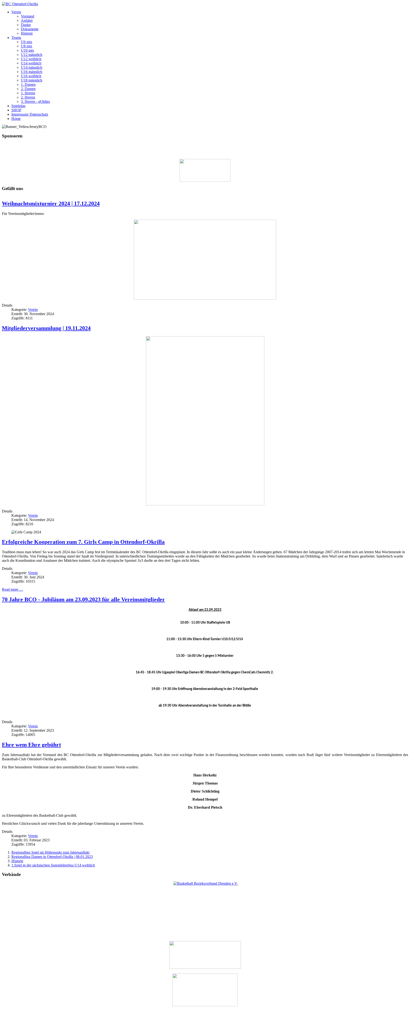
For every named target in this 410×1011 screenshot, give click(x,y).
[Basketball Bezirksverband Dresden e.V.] (205, 883)
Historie (27, 33)
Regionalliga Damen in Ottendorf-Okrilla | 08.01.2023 (52, 857)
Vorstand (27, 16)
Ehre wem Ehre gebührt (31, 745)
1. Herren (28, 93)
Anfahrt (27, 20)
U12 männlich (31, 55)
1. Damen (28, 84)
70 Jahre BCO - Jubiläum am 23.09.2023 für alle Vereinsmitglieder (83, 599)
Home (16, 119)
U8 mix (26, 46)
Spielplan (18, 106)
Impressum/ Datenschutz (29, 114)
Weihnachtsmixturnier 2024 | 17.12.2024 (51, 203)
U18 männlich (31, 80)
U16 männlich (31, 72)
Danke (26, 25)
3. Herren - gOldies (35, 102)
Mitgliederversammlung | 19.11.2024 (46, 328)
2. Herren (28, 97)
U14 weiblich (31, 63)
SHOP (16, 110)
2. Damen (28, 89)
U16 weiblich (31, 76)
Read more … (12, 589)
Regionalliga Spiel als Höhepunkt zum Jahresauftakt (50, 852)
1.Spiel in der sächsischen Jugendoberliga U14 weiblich (53, 865)
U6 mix (26, 42)
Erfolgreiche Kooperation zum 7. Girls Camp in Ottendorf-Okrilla (83, 542)
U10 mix (27, 50)
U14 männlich (31, 67)
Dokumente (29, 29)
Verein (16, 12)
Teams (16, 38)
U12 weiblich (31, 59)
